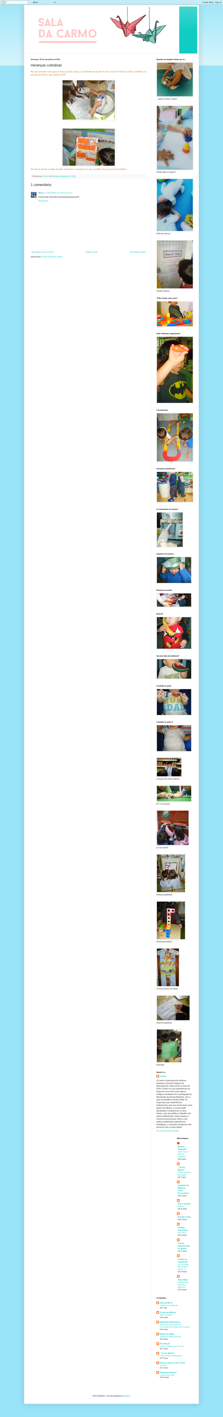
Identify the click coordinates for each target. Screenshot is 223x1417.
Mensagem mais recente (42, 252)
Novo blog (182, 1233)
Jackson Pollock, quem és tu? (172, 1346)
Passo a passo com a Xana (172, 1363)
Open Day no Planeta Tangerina (183, 1154)
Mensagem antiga (138, 252)
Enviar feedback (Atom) (52, 257)
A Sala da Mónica (168, 1312)
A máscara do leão (167, 1375)
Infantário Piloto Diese (170, 1322)
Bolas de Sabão (167, 1334)
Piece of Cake (184, 1204)
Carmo (163, 1076)
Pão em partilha (166, 1315)
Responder (43, 201)
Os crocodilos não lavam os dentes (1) (183, 1266)
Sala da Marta (166, 1303)
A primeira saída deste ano (170, 1337)
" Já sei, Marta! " (167, 1353)
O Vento (163, 1365)
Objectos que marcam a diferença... (183, 1284)
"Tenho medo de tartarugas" (171, 1356)
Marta (41, 193)
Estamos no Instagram (169, 1305)
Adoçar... (181, 1206)
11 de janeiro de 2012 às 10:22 (58, 193)
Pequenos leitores (168, 1372)
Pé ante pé (165, 1344)
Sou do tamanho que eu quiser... (184, 1246)
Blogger (126, 1396)
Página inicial (92, 252)
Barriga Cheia (184, 1217)
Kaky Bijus (183, 1280)
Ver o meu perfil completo (167, 1131)
